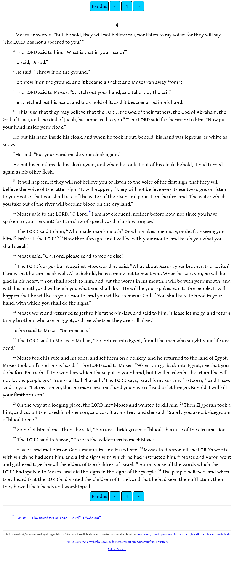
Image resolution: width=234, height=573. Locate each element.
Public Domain (117, 549)
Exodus (99, 6)
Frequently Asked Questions (155, 534)
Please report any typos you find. (135, 541)
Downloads (107, 541)
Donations (162, 541)
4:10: (22, 518)
